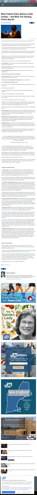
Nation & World (6, 264)
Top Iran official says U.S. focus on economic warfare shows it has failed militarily (21, 469)
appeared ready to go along (7, 233)
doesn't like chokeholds (30, 154)
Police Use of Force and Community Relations (16, 199)
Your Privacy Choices (26, 492)
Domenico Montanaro (7, 22)
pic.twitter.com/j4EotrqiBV (18, 140)
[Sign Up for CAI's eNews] (18, 359)
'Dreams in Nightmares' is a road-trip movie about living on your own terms (20, 456)
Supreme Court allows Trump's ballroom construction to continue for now (20, 450)
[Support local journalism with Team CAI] (18, 293)
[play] (2, 4)
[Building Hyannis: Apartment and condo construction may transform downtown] (18, 428)
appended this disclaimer (9, 221)
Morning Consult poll (22, 184)
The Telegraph (14, 214)
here (26, 259)
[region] (17, 485)
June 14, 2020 (25, 142)
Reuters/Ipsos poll (5, 84)
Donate (33, 1)
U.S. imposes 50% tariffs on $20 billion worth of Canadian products (19, 444)
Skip (19, 492)
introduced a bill (28, 113)
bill (17, 61)
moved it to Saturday (24, 175)
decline (23, 196)
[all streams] (35, 5)
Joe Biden (28, 57)
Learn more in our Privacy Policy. (22, 489)
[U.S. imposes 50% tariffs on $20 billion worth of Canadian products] (4, 446)
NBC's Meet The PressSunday (23, 251)
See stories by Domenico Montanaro (13, 279)
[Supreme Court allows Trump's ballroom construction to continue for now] (4, 452)
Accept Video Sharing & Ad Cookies (8, 492)
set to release (8, 103)
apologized (30, 255)
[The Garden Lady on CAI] (18, 322)
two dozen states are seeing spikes (11, 209)
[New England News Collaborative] (18, 396)
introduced (14, 61)
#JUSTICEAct (9, 137)
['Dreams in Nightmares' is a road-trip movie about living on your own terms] (4, 458)
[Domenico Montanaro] (3, 274)
